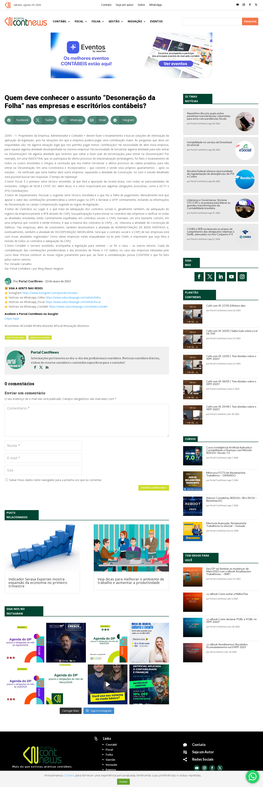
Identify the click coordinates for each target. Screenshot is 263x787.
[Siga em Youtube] (237, 4)
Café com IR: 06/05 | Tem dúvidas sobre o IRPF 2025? (231, 383)
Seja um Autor (203, 752)
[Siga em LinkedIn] (220, 276)
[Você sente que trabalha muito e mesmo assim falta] (107, 684)
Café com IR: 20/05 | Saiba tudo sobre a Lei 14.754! (232, 332)
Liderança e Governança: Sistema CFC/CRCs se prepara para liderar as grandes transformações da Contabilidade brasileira (208, 204)
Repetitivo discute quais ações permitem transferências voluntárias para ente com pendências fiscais (208, 116)
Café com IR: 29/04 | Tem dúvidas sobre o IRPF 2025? (231, 408)
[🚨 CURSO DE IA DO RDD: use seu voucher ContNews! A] (149, 684)
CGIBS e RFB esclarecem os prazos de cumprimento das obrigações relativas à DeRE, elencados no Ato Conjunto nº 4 (210, 231)
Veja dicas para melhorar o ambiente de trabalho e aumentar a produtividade (131, 581)
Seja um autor (124, 5)
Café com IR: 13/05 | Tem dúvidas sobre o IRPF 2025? (231, 357)
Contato (106, 5)
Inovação (135, 21)
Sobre (141, 5)
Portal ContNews (31, 281)
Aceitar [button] (123, 781)
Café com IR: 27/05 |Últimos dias (225, 305)
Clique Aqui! (12, 318)
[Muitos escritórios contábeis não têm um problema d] (66, 643)
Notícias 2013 (15, 337)
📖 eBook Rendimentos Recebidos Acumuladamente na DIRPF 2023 (227, 646)
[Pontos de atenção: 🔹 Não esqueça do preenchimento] (24, 643)
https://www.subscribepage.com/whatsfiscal (73, 302)
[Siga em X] (256, 4)
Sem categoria (40, 337)
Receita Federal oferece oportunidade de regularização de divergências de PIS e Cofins (210, 173)
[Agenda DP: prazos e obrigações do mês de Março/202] (66, 684)
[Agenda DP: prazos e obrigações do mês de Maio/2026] (107, 643)
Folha (96, 21)
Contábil (60, 21)
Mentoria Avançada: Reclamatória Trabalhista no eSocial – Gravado (226, 524)
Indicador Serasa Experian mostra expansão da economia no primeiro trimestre (37, 582)
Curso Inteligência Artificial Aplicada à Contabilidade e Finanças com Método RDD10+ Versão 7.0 (229, 450)
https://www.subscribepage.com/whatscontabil (78, 306)
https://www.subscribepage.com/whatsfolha (73, 297)
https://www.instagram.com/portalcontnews (50, 293)
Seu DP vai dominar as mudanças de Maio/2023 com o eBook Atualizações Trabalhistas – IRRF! (228, 571)
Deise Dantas (216, 652)
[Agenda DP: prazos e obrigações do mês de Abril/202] (24, 684)
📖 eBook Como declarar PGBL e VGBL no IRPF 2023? (231, 620)
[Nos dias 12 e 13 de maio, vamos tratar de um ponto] (149, 643)
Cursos (190, 439)
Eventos (156, 21)
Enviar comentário (154, 487)
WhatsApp (155, 5)
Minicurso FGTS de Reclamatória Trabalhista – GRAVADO (225, 474)
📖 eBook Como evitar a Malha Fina (227, 593)
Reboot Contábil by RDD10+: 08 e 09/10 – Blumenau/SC (231, 499)
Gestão (114, 21)
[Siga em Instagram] (243, 4)
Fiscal (79, 21)
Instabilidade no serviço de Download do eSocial (209, 143)
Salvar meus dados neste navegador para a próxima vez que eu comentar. (55, 480)
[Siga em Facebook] (250, 4)
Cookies (69, 775)
